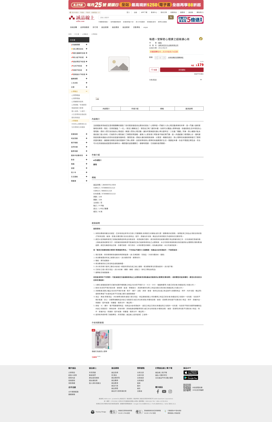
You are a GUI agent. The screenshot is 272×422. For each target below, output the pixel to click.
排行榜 (95, 27)
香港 (139, 383)
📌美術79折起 (76, 70)
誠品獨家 (115, 27)
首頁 (70, 34)
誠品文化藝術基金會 (119, 391)
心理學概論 (76, 95)
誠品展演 (114, 383)
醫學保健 (74, 151)
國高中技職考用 (77, 155)
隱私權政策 (93, 380)
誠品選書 (104, 27)
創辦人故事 (72, 375)
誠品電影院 (115, 377)
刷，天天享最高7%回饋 (164, 51)
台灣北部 (140, 372)
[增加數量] (164, 57)
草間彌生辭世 (151, 22)
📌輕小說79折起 (77, 57)
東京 (139, 388)
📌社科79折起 (76, 66)
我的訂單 (164, 12)
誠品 (115, 375)
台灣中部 (140, 375)
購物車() (200, 12)
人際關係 (94, 34)
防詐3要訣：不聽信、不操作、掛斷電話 (86, 12)
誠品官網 (114, 372)
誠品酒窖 (114, 388)
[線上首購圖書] (190, 19)
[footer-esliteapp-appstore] (190, 372)
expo (146, 27)
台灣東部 (140, 380)
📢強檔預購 (75, 44)
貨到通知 (181, 69)
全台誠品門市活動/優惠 (164, 378)
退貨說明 (189, 108)
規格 (162, 108)
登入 (128, 12)
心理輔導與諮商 (77, 101)
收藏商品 (173, 12)
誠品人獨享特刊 (161, 375)
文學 (72, 87)
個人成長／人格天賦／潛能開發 (80, 111)
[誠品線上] (81, 18)
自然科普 (74, 147)
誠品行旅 (114, 385)
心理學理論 (76, 98)
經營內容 (71, 378)
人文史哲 (74, 83)
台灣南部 (140, 378)
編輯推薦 (74, 78)
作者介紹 (135, 108)
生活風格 (74, 176)
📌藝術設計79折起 (78, 74)
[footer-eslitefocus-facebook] (157, 391)
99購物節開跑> (103, 22)
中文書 (76, 34)
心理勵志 (85, 34)
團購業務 (71, 394)
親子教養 (74, 142)
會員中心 (154, 12)
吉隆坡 (139, 391)
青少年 (73, 172)
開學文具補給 (162, 22)
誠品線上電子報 (161, 372)
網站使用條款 (94, 378)
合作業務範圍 (73, 392)
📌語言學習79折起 (78, 61)
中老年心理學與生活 (79, 124)
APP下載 (144, 12)
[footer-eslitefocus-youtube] (164, 391)
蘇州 (139, 386)
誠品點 (190, 12)
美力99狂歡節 (140, 22)
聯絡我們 (92, 375)
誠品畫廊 (126, 27)
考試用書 (74, 138)
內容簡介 (106, 108)
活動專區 (136, 27)
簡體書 (73, 181)
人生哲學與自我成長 (79, 114)
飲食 (72, 159)
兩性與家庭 (76, 117)
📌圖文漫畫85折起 (78, 53)
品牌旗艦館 (84, 27)
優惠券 (182, 12)
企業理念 (71, 372)
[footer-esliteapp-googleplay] (190, 377)
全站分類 (73, 27)
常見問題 (92, 372)
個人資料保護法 (95, 383)
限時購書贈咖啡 (116, 22)
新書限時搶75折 (128, 22)
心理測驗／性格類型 (79, 105)
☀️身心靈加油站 (77, 49)
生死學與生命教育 (78, 127)
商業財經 (74, 134)
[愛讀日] (136, 4)
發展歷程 (71, 380)
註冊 (135, 12)
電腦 (72, 164)
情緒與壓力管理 (77, 108)
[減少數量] (156, 57)
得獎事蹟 (71, 383)
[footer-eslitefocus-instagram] (170, 391)
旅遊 (72, 168)
